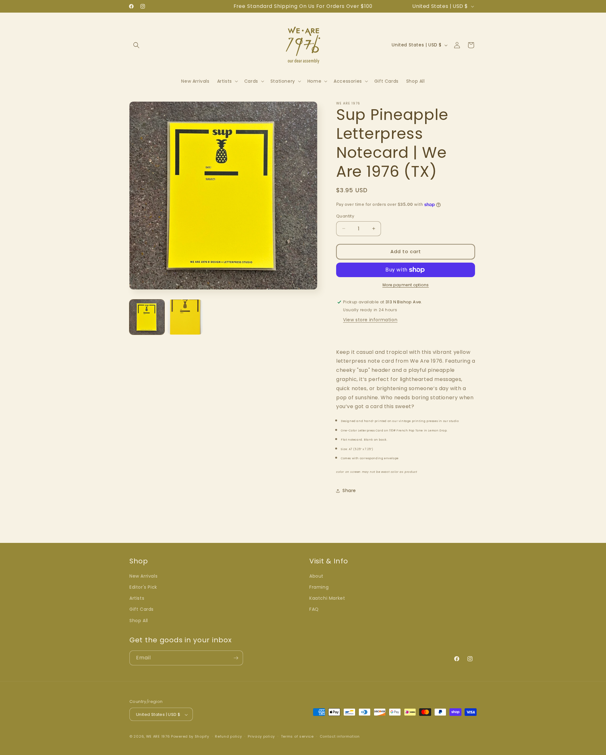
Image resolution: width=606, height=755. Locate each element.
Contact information (340, 736)
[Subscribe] (236, 658)
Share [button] (349, 490)
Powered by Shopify (190, 736)
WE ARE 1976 (158, 736)
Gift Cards (141, 609)
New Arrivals (143, 576)
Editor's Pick (143, 587)
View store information (370, 320)
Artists (136, 598)
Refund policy (228, 736)
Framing (319, 587)
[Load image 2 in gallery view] (185, 317)
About (316, 576)
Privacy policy (261, 736)
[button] (136, 45)
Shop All (138, 620)
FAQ (314, 609)
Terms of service (297, 736)
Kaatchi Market (327, 598)
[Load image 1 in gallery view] (146, 317)
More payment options (406, 285)
